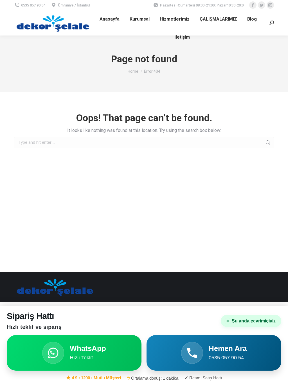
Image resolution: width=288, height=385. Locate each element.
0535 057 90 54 (33, 5)
